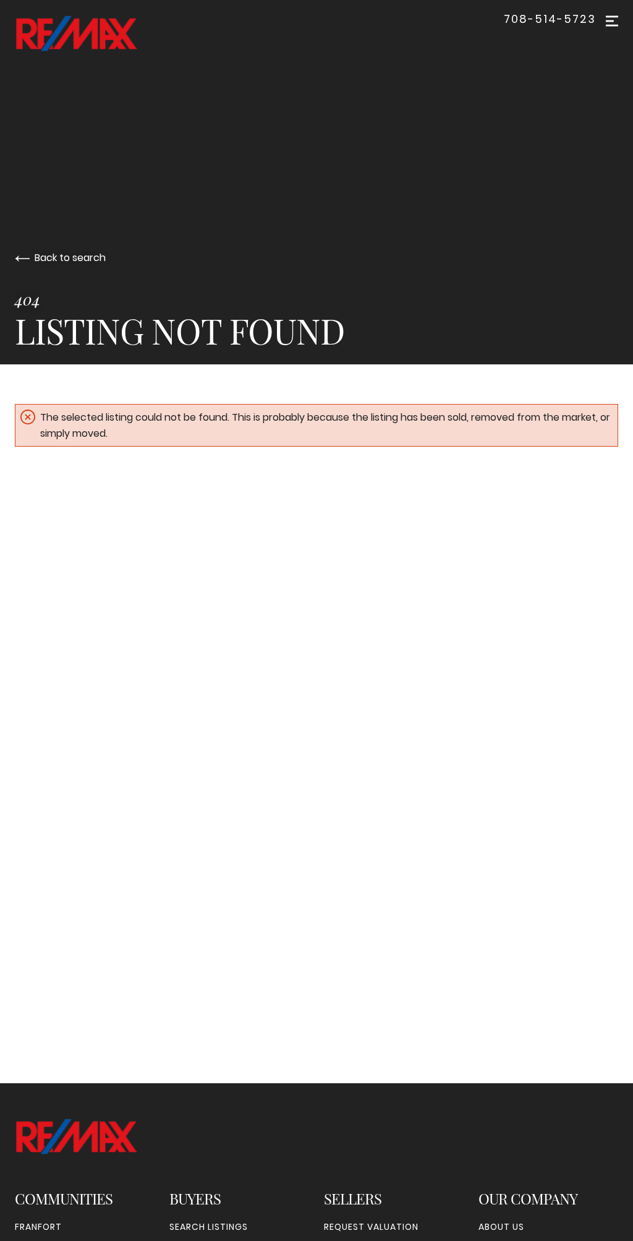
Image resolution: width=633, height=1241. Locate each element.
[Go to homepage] (89, 34)
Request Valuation (371, 1227)
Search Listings (208, 1227)
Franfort (38, 1227)
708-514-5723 (550, 19)
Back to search (70, 258)
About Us (501, 1227)
